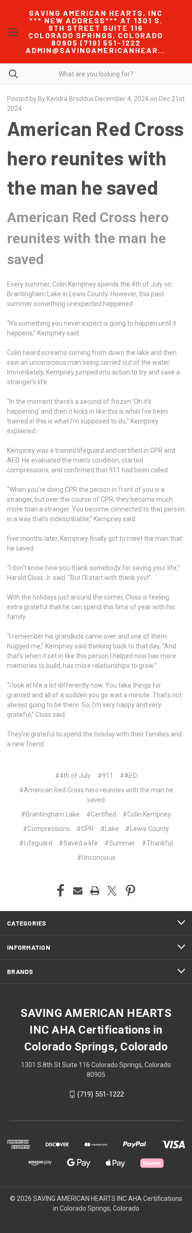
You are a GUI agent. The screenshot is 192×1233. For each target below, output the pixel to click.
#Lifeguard (35, 843)
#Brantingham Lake (50, 814)
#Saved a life (78, 843)
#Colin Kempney (147, 814)
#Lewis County (147, 828)
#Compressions (46, 828)
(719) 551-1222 (100, 1094)
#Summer (119, 843)
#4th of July (73, 775)
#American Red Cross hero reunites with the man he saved (96, 795)
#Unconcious (96, 857)
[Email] (77, 890)
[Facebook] (60, 890)
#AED (128, 775)
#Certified (101, 814)
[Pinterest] (130, 890)
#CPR (85, 828)
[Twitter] (112, 890)
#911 (105, 775)
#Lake (109, 828)
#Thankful (157, 843)
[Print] (95, 890)
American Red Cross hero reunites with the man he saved (95, 157)
